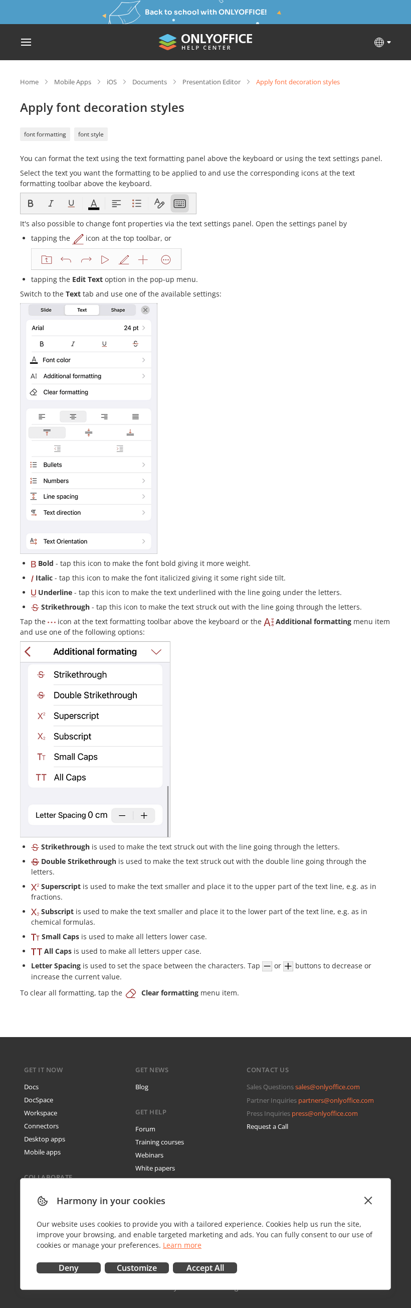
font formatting (45, 134)
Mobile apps (42, 1151)
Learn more (182, 1245)
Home (29, 81)
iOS (112, 81)
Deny (69, 1267)
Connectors (41, 1125)
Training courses (159, 1141)
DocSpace (38, 1099)
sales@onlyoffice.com (327, 1086)
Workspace (40, 1112)
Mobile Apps (72, 81)
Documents (149, 81)
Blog (141, 1086)
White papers (155, 1168)
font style (91, 134)
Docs (31, 1086)
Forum (145, 1128)
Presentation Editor (211, 81)
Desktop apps (44, 1138)
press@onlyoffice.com (325, 1113)
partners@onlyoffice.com (336, 1100)
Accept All (205, 1267)
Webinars (149, 1154)
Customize (137, 1267)
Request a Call (267, 1126)
